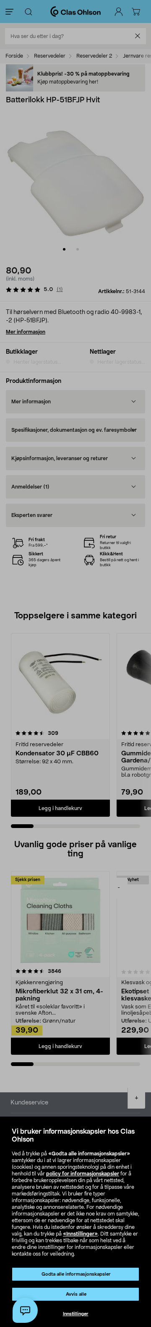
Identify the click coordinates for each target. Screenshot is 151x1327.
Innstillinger (76, 1314)
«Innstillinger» (80, 1233)
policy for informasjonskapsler (82, 1173)
